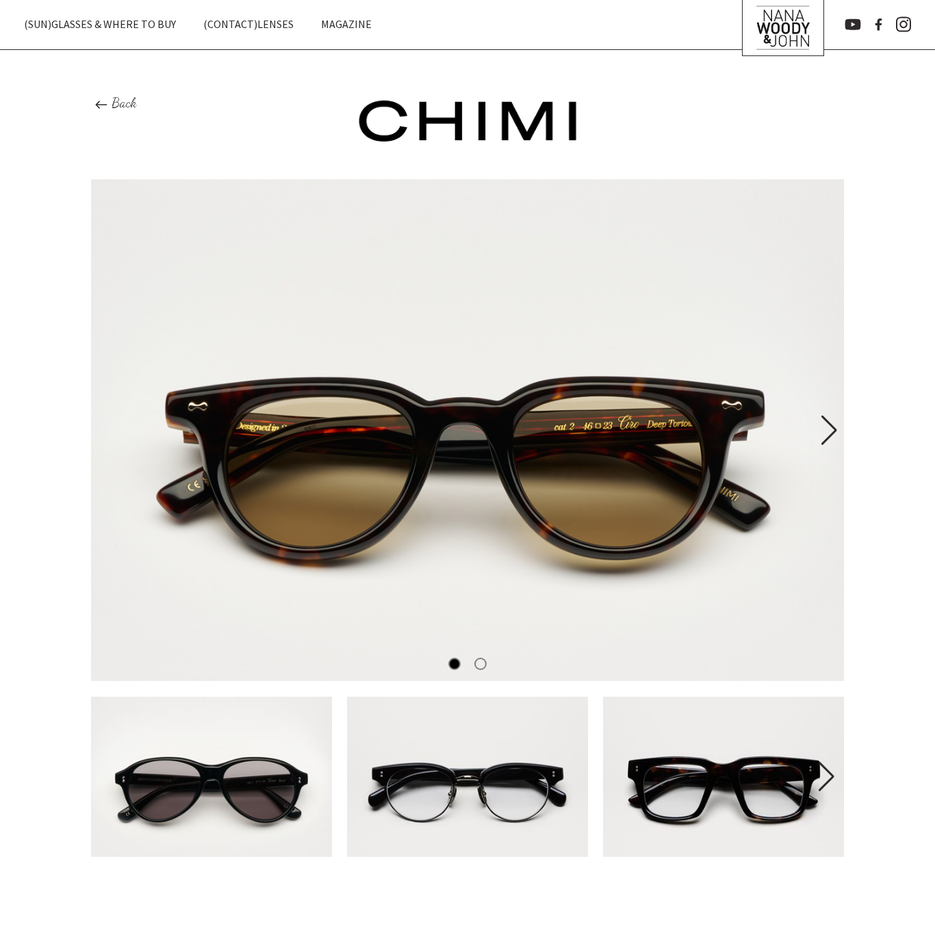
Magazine (346, 24)
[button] (828, 430)
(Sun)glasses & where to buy (100, 24)
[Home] (783, 24)
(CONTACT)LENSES (248, 24)
